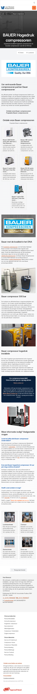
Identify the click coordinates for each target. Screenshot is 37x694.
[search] (34, 3)
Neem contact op (18, 383)
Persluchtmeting (8, 647)
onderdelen (12, 447)
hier (18, 457)
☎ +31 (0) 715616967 (22, 598)
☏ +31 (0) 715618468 (9, 598)
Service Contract (9, 652)
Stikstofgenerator (9, 628)
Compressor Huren (9, 642)
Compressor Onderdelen (11, 631)
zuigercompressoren (15, 259)
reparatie (7, 497)
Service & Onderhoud (10, 640)
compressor (23, 497)
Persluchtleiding (8, 654)
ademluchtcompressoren (8, 256)
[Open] (34, 8)
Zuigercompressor (9, 633)
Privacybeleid (7, 675)
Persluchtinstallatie (9, 618)
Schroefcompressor (10, 621)
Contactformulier (9, 600)
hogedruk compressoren (10, 247)
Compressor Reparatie (10, 645)
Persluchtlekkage (9, 650)
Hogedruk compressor (10, 623)
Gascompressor (8, 626)
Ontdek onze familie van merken (12, 663)
